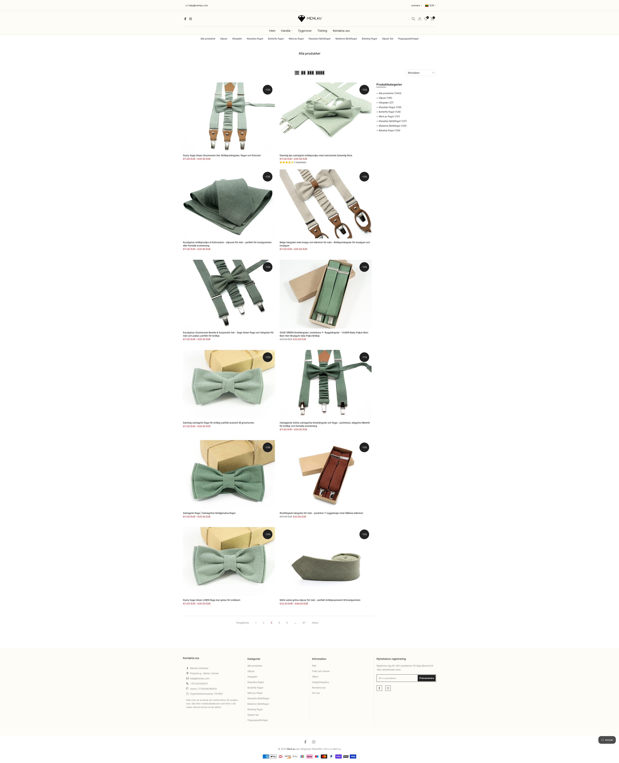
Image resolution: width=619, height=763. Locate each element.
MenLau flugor (296, 38)
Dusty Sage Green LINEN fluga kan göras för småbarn (211, 600)
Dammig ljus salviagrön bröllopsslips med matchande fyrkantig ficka (316, 155)
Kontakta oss (341, 30)
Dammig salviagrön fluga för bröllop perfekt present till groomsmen (218, 422)
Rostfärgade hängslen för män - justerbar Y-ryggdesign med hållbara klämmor (321, 513)
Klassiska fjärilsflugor (320, 38)
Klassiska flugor (255, 38)
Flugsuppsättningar (408, 38)
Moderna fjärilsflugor (346, 38)
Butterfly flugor (276, 38)
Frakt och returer (321, 671)
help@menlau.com (198, 5)
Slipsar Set (387, 38)
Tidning (322, 30)
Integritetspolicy (320, 682)
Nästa (315, 622)
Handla (285, 30)
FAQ (314, 665)
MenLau (337, 749)
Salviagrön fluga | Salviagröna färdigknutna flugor (209, 513)
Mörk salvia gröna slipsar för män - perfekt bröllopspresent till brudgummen (320, 600)
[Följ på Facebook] (185, 19)
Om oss (316, 692)
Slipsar (223, 38)
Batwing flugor (369, 38)
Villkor (315, 676)
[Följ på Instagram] (190, 19)
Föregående (242, 622)
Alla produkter (208, 38)
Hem (272, 30)
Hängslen (237, 38)
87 (304, 622)
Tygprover (305, 30)
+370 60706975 (199, 683)
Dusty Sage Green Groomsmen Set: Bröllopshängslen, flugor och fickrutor (222, 155)
